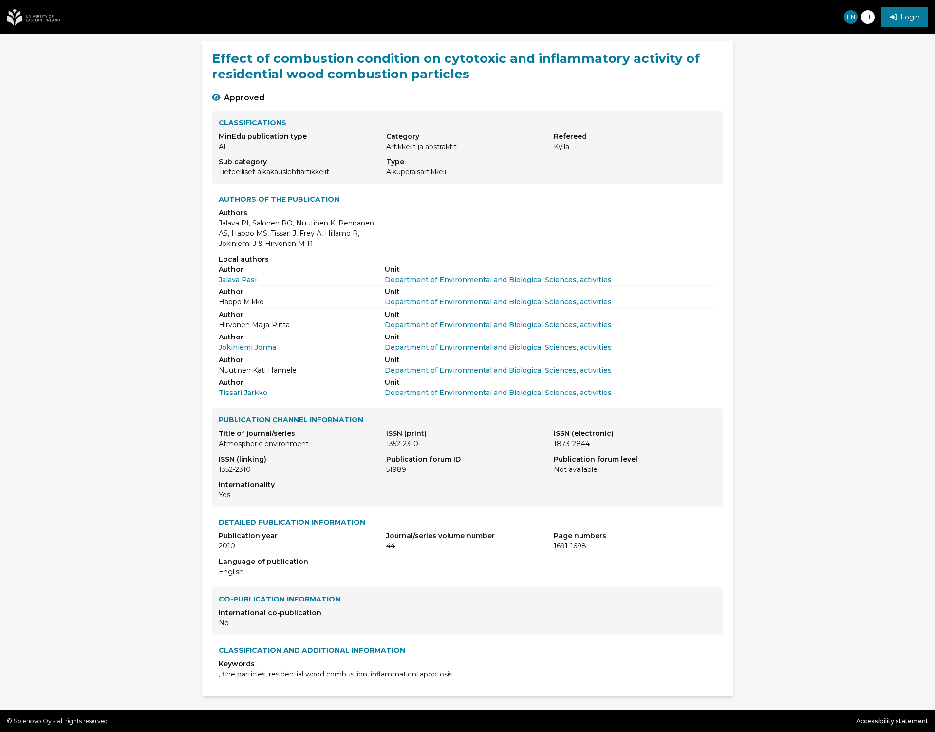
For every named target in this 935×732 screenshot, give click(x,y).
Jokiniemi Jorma (247, 347)
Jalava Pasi (238, 279)
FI (867, 16)
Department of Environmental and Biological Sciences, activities (498, 279)
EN (851, 16)
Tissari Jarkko (243, 392)
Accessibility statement (892, 721)
